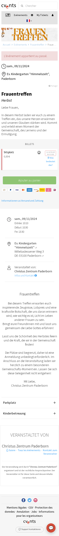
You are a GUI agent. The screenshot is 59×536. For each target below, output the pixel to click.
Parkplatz (9, 402)
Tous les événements (29, 450)
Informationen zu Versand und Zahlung (22, 200)
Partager (54, 86)
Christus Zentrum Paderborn (25, 446)
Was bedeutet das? (50, 161)
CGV (30, 507)
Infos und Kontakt (24, 275)
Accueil (6, 44)
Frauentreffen (37, 44)
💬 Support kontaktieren (30, 529)
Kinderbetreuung (14, 413)
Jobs (34, 511)
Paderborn (34, 255)
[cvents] (8, 6)
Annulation (23, 511)
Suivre (11, 450)
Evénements (20, 44)
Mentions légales (17, 507)
